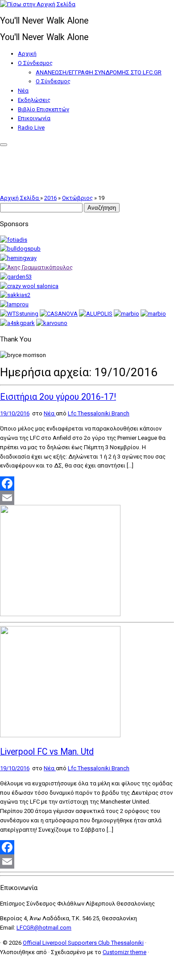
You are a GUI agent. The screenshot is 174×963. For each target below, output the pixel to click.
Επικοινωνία (34, 118)
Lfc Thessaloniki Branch (98, 413)
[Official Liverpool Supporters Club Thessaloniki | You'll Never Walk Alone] (37, 4)
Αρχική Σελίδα (20, 198)
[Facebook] (87, 483)
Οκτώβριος (77, 198)
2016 (50, 198)
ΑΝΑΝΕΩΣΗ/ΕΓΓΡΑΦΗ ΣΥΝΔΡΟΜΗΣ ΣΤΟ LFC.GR (99, 72)
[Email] (87, 498)
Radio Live (31, 127)
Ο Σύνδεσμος (35, 63)
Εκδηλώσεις (34, 100)
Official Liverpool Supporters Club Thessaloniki (83, 942)
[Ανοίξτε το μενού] (3, 144)
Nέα (23, 90)
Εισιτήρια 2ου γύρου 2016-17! (58, 397)
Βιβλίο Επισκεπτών (43, 109)
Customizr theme (124, 952)
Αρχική (27, 53)
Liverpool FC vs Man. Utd (47, 752)
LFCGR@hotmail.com (44, 927)
